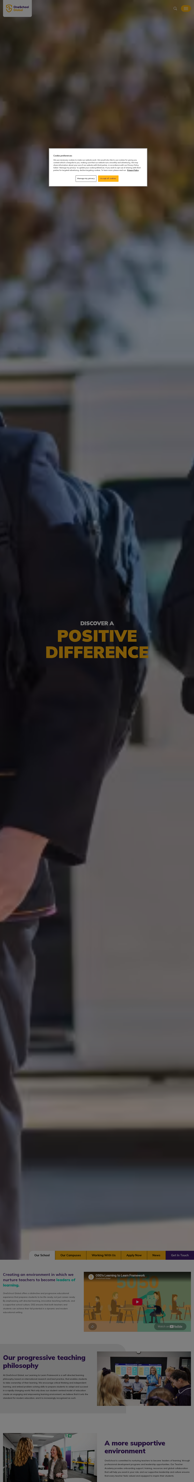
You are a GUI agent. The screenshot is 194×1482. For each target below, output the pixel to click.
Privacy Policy (133, 170)
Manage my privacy (86, 178)
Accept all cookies (108, 178)
